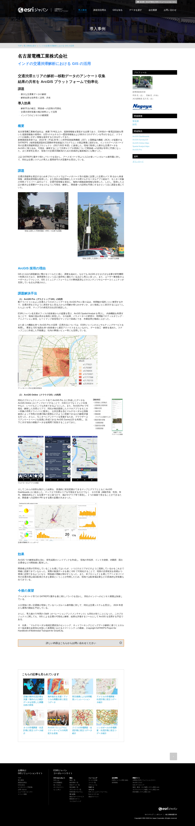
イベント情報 (22, 794)
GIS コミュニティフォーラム (97, 792)
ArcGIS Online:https (141, 143)
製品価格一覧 (74, 787)
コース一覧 (92, 782)
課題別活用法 (99, 10)
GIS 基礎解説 (57, 782)
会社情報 (115, 778)
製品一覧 (72, 780)
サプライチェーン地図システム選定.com (146, 789)
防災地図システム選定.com (141, 792)
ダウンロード (138, 161)
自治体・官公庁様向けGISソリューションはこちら (157, 2)
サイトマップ (149, 814)
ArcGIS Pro (137, 150)
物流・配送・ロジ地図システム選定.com (146, 787)
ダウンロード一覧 (75, 789)
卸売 (135, 124)
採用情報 (115, 782)
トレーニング (92, 778)
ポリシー (159, 814)
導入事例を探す (29, 46)
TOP (20, 46)
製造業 (136, 121)
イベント (91, 789)
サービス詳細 (92, 780)
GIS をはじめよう (59, 778)
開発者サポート (75, 799)
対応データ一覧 (75, 785)
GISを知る (118, 10)
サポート (91, 787)
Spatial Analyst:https (141, 146)
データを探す (135, 10)
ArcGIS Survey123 (140, 140)
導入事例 (82, 10)
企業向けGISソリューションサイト (144, 780)
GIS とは (56, 780)
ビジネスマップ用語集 (25, 787)
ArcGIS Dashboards (141, 136)
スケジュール (92, 785)
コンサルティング (75, 801)
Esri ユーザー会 (93, 794)
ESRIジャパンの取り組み (120, 780)
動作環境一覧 (74, 782)
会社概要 (153, 10)
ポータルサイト (58, 787)
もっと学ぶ (57, 789)
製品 (71, 778)
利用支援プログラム (76, 792)
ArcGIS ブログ (137, 782)
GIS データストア (138, 785)
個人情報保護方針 (171, 814)
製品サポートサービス (77, 796)
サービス (72, 794)
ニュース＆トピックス (25, 792)
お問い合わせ (170, 10)
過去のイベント (93, 796)
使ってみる (57, 785)
